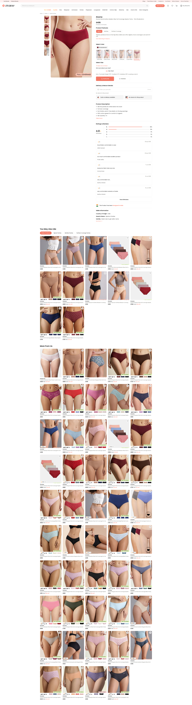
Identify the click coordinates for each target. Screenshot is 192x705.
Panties (46, 13)
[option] (46, 19)
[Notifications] (168, 6)
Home (41, 13)
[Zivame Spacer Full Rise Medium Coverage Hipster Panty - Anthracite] (96, 285)
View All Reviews (124, 199)
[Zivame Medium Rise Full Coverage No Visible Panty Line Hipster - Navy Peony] (96, 250)
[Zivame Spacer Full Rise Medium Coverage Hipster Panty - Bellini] (118, 285)
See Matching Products (103, 39)
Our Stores (167, 1)
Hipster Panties (53, 13)
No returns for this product (136, 97)
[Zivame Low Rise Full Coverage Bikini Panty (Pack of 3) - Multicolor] (51, 504)
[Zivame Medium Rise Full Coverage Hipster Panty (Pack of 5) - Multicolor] (141, 285)
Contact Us (160, 1)
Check (149, 89)
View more (99, 118)
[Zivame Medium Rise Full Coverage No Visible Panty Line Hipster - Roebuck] (51, 250)
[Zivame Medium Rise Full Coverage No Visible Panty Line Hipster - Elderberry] (73, 250)
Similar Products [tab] (45, 233)
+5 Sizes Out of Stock (101, 66)
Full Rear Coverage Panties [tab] (83, 233)
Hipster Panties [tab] (57, 233)
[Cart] (177, 6)
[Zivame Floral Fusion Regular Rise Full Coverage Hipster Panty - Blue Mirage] (96, 363)
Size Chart (111, 71)
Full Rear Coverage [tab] (116, 31)
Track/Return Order (151, 1)
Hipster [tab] (99, 31)
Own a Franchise (184, 1)
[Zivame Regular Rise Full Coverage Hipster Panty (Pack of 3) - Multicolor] (118, 363)
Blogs (144, 1)
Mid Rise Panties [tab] (69, 233)
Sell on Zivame (175, 1)
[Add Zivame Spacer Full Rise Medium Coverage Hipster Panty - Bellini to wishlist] (127, 273)
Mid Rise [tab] (106, 31)
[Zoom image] (71, 46)
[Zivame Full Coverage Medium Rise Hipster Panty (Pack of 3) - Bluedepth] (51, 321)
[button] (147, 5)
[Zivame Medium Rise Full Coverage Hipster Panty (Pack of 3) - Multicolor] (73, 321)
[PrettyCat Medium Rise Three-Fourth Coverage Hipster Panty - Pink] (51, 363)
